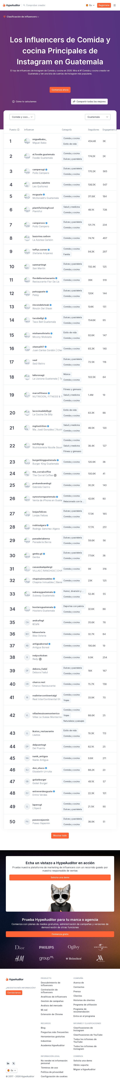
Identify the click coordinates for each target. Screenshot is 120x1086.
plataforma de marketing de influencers (53, 867)
